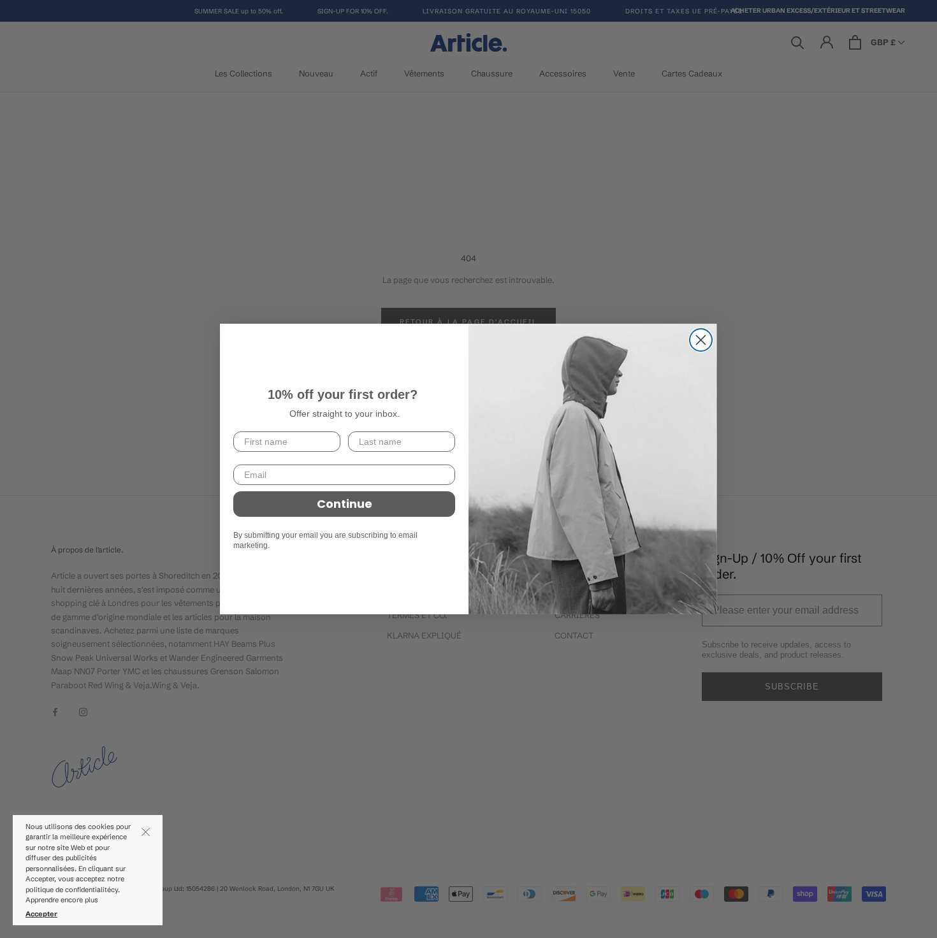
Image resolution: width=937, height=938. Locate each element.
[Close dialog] (701, 340)
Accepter (41, 913)
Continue (344, 504)
